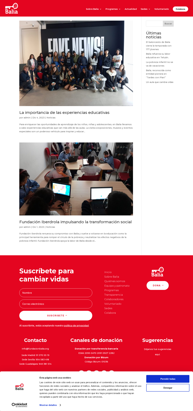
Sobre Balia (92, 9)
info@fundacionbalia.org (35, 348)
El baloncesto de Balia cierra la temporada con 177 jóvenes (158, 46)
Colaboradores (113, 299)
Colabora (180, 9)
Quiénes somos (114, 281)
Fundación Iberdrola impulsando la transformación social (75, 221)
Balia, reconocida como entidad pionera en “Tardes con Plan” (158, 74)
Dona (157, 285)
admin (27, 117)
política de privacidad (76, 325)
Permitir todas (167, 379)
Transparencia (113, 295)
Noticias (51, 117)
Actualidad (131, 9)
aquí (157, 354)
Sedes (144, 9)
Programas (112, 9)
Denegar (167, 387)
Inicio (108, 272)
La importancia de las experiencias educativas (64, 112)
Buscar (168, 23)
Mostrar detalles (48, 405)
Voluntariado (161, 9)
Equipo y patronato (117, 286)
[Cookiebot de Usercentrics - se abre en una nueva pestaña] (19, 405)
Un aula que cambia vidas (159, 82)
